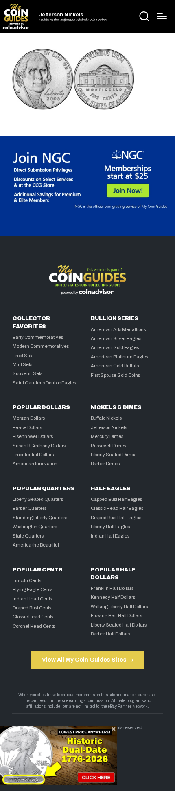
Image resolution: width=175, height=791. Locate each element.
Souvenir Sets (27, 373)
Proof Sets (23, 355)
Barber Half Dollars (110, 633)
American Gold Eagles (115, 347)
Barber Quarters (29, 508)
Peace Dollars (27, 427)
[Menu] (162, 16)
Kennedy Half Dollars (113, 597)
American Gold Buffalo (115, 365)
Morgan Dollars (29, 417)
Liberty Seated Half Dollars (119, 624)
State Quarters (28, 535)
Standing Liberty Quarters (40, 517)
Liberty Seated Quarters (38, 499)
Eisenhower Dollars (33, 436)
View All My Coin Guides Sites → (87, 659)
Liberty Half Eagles (110, 526)
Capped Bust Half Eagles (116, 499)
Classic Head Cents (33, 616)
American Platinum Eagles (119, 356)
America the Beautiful (36, 544)
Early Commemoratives (38, 337)
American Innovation (35, 463)
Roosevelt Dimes (108, 445)
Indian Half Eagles (110, 535)
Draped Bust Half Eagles (116, 517)
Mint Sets (22, 364)
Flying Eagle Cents (32, 589)
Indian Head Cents (32, 598)
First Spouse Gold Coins (115, 375)
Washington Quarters (35, 526)
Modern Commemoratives (41, 346)
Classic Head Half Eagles (117, 508)
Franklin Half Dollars (112, 588)
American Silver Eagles (116, 338)
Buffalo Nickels (106, 417)
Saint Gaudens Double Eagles (44, 382)
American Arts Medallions (118, 329)
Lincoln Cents (27, 580)
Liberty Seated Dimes (113, 454)
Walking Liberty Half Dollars (119, 606)
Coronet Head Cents (34, 626)
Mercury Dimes (107, 436)
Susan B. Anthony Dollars (39, 445)
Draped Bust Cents (32, 607)
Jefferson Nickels (61, 15)
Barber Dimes (105, 463)
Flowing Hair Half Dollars (116, 615)
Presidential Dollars (33, 454)
